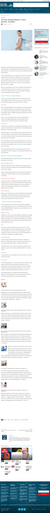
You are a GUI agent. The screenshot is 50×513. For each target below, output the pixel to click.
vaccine (20, 419)
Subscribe (41, 41)
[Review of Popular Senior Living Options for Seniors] (2, 461)
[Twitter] (47, 1)
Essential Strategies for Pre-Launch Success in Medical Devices (14, 494)
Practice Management (42, 72)
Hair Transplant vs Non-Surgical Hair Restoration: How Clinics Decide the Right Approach (16, 332)
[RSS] (45, 1)
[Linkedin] (44, 1)
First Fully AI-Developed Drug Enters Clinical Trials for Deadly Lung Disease (33, 497)
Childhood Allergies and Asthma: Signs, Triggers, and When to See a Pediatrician (14, 391)
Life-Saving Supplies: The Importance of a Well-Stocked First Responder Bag (6, 458)
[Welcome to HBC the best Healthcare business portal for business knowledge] (6, 5)
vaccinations (24, 267)
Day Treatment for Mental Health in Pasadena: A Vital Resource (14, 368)
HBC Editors (5, 24)
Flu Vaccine (5, 419)
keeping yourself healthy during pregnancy (20, 89)
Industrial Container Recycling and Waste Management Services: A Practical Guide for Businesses (4, 500)
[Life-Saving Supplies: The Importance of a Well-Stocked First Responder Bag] (6, 454)
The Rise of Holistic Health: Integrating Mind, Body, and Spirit (13, 290)
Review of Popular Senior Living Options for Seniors (8, 461)
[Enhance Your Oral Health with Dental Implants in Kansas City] (13, 467)
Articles (4, 15)
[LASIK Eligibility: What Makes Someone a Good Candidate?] (27, 454)
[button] (48, 10)
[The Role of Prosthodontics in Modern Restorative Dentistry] (4, 349)
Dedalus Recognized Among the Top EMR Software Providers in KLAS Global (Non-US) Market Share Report (33, 500)
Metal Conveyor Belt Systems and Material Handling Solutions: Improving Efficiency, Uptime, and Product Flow (43, 68)
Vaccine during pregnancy (25, 419)
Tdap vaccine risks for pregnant (20, 144)
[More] (28, 27)
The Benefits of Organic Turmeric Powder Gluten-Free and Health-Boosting (16, 458)
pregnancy (9, 419)
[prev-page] (1, 476)
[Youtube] (48, 1)
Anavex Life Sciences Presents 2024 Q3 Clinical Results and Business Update (33, 494)
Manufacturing (41, 55)
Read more (18, 299)
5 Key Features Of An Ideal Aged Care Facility (29, 461)
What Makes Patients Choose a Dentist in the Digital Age (8, 467)
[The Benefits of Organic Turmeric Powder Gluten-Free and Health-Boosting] (17, 454)
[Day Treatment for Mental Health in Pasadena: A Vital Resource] (4, 363)
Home (2, 15)
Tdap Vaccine (16, 419)
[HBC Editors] (2, 24)
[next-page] (3, 476)
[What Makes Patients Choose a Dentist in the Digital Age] (2, 467)
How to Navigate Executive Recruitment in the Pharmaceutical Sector (14, 491)
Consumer (7, 15)
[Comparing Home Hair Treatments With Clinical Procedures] (2, 472)
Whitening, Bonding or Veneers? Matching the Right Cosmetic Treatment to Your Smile (16, 311)
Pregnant (12, 419)
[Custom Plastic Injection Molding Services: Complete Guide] (36, 57)
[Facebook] (43, 1)
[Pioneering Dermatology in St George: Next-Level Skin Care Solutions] (13, 461)
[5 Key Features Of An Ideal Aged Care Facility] (23, 461)
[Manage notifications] (2, 511)
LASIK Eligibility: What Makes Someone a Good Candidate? (27, 458)
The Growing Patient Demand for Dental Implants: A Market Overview (14, 488)
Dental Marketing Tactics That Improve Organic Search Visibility (14, 498)
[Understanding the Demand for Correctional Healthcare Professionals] (36, 74)
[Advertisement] (31, 5)
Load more (41, 77)
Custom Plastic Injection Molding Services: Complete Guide (43, 57)
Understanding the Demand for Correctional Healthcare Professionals (44, 74)
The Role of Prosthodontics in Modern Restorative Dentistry (20, 346)
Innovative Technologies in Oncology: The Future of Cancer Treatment (5, 490)
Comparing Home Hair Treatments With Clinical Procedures (8, 472)
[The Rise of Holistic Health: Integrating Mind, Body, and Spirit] (4, 285)
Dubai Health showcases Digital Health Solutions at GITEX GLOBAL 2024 (33, 491)
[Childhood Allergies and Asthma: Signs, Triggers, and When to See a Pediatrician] (4, 385)
